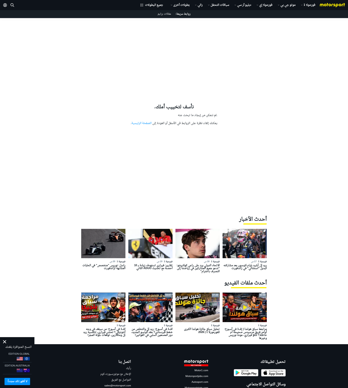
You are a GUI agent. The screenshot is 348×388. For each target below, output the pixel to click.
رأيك (128, 368)
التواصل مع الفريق (121, 379)
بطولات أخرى (181, 5)
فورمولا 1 (309, 5)
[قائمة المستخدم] (5, 5)
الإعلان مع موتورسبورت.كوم (115, 374)
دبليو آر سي (244, 5)
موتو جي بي (288, 5)
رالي (200, 5)
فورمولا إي (265, 5)
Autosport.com (200, 382)
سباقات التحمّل (220, 5)
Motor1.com (201, 370)
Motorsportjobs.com (196, 376)
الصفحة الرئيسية (141, 123)
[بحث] (12, 5)
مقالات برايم (164, 14)
